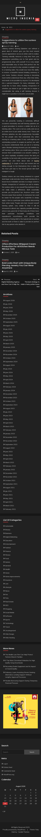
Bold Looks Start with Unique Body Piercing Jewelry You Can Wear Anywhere (19, 265)
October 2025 (10, 318)
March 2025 (9, 344)
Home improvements (12, 576)
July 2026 (8, 304)
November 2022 (11, 441)
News (7, 591)
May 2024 (9, 376)
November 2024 (11, 354)
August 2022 (10, 448)
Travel (7, 627)
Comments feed (9, 771)
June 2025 (9, 333)
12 (15, 798)
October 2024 (10, 358)
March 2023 (9, 426)
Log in (5, 764)
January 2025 (10, 347)
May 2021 (9, 498)
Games (7, 562)
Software (8, 616)
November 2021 (11, 477)
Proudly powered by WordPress (14, 830)
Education (8, 540)
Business (8, 533)
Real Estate (9, 602)
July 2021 (8, 491)
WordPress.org (8, 774)
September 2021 (11, 484)
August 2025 (10, 326)
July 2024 (8, 369)
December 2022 (11, 437)
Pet (6, 594)
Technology (9, 623)
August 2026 (10, 300)
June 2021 (9, 495)
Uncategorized (10, 630)
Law (6, 584)
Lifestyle (8, 587)
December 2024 (11, 351)
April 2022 (9, 459)
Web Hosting (10, 638)
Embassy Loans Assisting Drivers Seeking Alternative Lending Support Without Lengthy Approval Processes (20, 674)
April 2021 (9, 502)
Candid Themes (23, 832)
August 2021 (10, 488)
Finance (8, 551)
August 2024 (10, 365)
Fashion (8, 548)
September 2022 (11, 444)
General (8, 566)
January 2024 (10, 390)
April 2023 (9, 423)
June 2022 (9, 452)
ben (18, 46)
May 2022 (9, 455)
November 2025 (11, 315)
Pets (7, 598)
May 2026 (9, 311)
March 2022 (9, 462)
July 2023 (8, 412)
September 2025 (11, 322)
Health (7, 569)
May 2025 (9, 336)
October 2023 (10, 401)
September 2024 (11, 362)
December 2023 (11, 394)
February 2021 (10, 509)
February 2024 (10, 387)
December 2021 (11, 473)
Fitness (7, 555)
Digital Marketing (11, 537)
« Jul (3, 811)
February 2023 (10, 430)
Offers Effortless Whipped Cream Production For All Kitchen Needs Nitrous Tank (19, 246)
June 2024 (9, 372)
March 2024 (9, 383)
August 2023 (10, 408)
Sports (7, 620)
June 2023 (9, 416)
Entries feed (7, 767)
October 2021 (10, 480)
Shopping (5, 37)
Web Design (9, 634)
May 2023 (9, 419)
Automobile (9, 526)
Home (7, 573)
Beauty (7, 530)
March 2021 (9, 506)
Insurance (8, 580)
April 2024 (9, 380)
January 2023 (10, 434)
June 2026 (9, 308)
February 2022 (10, 466)
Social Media (9, 612)
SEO (6, 605)
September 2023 (11, 405)
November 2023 (11, 398)
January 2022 (10, 470)
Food (7, 558)
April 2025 (9, 340)
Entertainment (10, 544)
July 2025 (8, 329)
